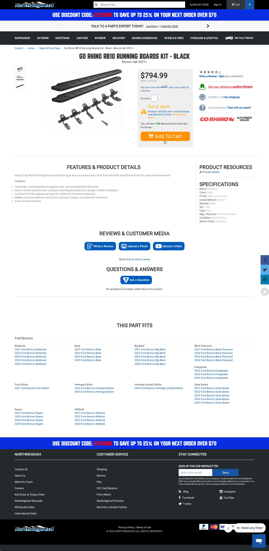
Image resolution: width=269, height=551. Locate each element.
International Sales (26, 513)
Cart (242, 4)
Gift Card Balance (107, 488)
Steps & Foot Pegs (49, 48)
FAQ (99, 481)
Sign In (218, 4)
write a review (142, 259)
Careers (19, 488)
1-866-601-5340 (169, 26)
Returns (101, 475)
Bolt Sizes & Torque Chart (30, 494)
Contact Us (21, 469)
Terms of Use (143, 527)
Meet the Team (24, 481)
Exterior (19, 48)
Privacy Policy (126, 527)
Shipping (102, 469)
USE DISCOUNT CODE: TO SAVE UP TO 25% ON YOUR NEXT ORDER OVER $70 (134, 15)
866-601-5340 (200, 4)
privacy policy (219, 484)
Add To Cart (168, 136)
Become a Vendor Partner (112, 507)
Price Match (104, 494)
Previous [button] (61, 26)
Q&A (221, 76)
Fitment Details (211, 172)
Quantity (145, 98)
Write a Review (208, 76)
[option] (134, 26)
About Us (20, 475)
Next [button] (208, 26)
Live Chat (151, 26)
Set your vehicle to (230, 86)
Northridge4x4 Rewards (28, 500)
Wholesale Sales (25, 507)
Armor (31, 48)
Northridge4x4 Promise (110, 500)
